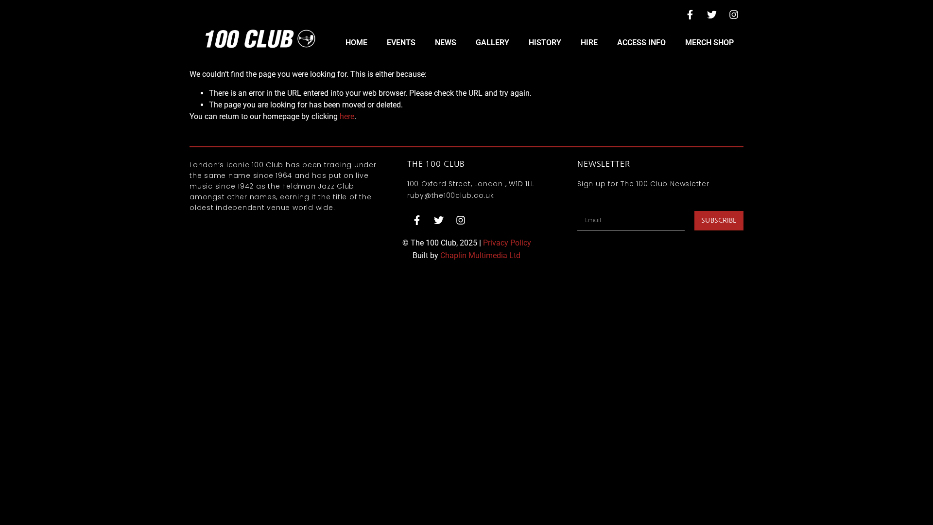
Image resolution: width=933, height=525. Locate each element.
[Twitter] (712, 14)
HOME (356, 42)
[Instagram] (733, 14)
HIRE (589, 42)
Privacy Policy (507, 242)
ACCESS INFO (641, 42)
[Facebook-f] (690, 14)
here (347, 116)
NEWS (445, 42)
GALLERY (492, 42)
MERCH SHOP (709, 42)
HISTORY (545, 42)
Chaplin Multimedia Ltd (480, 255)
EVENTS (401, 42)
